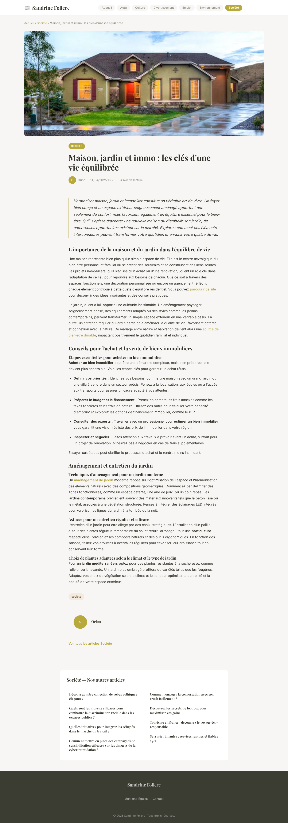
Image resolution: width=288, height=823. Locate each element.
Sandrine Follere (47, 7)
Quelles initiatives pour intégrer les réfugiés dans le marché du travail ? (102, 729)
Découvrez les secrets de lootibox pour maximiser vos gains (178, 710)
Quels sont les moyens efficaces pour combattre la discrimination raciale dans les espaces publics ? (101, 712)
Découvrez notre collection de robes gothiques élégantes (103, 696)
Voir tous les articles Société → (92, 643)
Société (234, 7)
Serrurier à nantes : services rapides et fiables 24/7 (184, 738)
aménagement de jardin (93, 480)
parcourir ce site (203, 289)
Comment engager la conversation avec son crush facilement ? (182, 696)
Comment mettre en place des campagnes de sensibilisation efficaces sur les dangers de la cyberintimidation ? (102, 745)
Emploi (186, 7)
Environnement (210, 7)
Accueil (107, 7)
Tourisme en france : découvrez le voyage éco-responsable (184, 724)
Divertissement (163, 7)
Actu (123, 7)
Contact (158, 798)
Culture (140, 7)
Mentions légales (136, 798)
